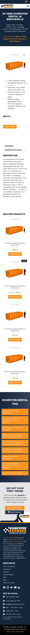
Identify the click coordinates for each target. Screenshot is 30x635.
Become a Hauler (9, 582)
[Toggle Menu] (28, 6)
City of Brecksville (15, 29)
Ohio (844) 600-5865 (12, 597)
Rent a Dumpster (9, 566)
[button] (24, 55)
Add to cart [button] (15, 254)
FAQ (17, 189)
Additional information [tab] (13, 150)
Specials (6, 572)
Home (8, 25)
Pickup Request (8, 574)
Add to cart (10, 126)
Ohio (14, 27)
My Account (7, 569)
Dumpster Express (8, 537)
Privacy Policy (7, 617)
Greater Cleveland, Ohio (15, 541)
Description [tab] (9, 146)
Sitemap (19, 617)
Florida (5, 545)
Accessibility (6, 619)
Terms (14, 617)
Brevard (14, 543)
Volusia (7, 543)
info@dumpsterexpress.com (15, 604)
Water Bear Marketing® (15, 631)
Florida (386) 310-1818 (13, 601)
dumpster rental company (15, 539)
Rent (13, 25)
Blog (4, 580)
